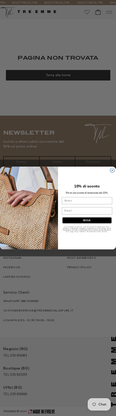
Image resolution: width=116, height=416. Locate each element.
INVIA (87, 220)
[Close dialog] (112, 170)
